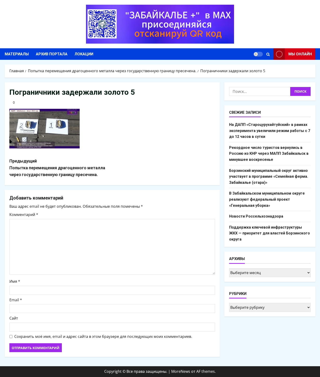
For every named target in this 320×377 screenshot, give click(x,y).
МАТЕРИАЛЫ (17, 54)
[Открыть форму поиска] (268, 54)
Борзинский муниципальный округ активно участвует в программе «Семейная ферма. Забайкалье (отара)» (268, 176)
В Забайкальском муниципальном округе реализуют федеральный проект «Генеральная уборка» (267, 199)
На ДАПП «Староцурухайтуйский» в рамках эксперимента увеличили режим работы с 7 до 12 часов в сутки (269, 130)
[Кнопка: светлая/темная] (258, 54)
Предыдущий (57, 167)
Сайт (13, 318)
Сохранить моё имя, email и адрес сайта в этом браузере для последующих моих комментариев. (103, 336)
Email (15, 299)
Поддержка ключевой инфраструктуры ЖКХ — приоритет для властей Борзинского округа (269, 233)
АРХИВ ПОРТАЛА (51, 54)
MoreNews (180, 371)
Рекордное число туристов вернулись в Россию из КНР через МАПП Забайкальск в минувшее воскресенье (269, 153)
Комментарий (23, 214)
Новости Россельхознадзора (256, 216)
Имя (14, 281)
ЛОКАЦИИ (83, 54)
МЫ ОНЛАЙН (300, 54)
